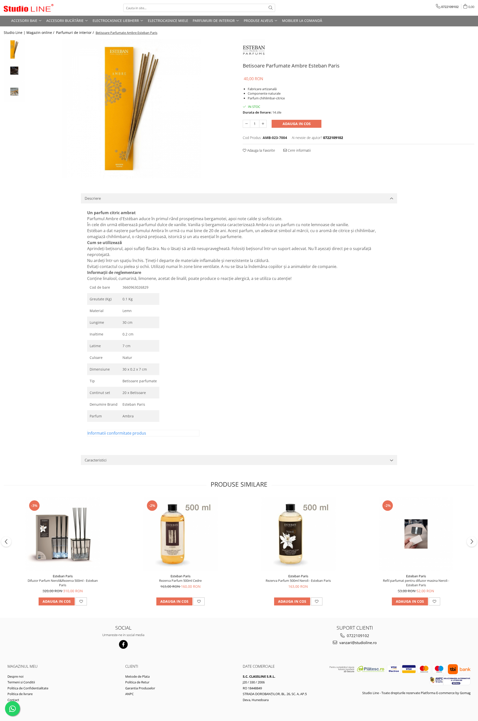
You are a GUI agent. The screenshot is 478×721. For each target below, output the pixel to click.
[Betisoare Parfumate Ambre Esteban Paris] (131, 108)
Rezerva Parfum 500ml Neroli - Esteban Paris (298, 580)
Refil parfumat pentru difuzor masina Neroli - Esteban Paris (416, 582)
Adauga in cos (297, 123)
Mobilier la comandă (302, 20)
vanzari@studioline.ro (357, 642)
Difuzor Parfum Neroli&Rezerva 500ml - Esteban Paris (63, 582)
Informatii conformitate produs (116, 433)
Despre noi (15, 676)
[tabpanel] (131, 108)
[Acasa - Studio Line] (29, 8)
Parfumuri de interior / (75, 32)
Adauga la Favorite (260, 150)
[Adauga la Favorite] (81, 601)
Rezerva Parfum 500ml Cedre (180, 580)
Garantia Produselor (140, 688)
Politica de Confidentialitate (27, 688)
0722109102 (357, 635)
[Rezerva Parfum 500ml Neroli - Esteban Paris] (298, 534)
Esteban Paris (63, 576)
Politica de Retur (137, 682)
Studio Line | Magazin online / (29, 32)
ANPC (129, 694)
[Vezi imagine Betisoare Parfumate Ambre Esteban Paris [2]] (14, 91)
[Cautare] (270, 8)
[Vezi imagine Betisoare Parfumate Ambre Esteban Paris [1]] (14, 70)
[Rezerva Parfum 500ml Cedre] (180, 534)
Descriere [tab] (93, 198)
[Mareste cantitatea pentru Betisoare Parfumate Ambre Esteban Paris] (263, 124)
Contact (13, 700)
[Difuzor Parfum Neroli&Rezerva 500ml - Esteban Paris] (62, 534)
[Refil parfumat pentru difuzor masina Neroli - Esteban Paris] (416, 534)
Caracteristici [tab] (96, 460)
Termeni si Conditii (21, 682)
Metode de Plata (137, 676)
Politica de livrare (20, 694)
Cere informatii (299, 150)
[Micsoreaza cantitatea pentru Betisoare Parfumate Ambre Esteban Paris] (246, 124)
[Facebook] (123, 644)
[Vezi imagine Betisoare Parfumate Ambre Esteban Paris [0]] (14, 49)
